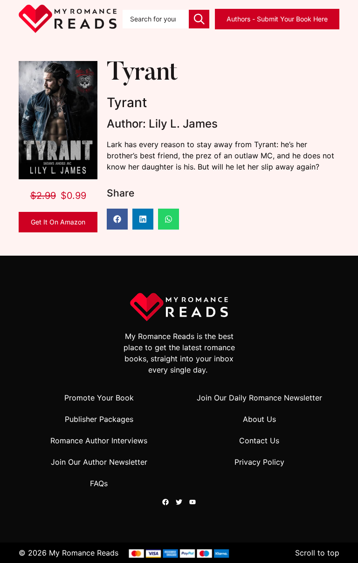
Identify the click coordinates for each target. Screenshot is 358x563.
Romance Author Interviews (98, 440)
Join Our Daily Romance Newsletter (259, 397)
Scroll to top (317, 552)
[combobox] (156, 19)
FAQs (99, 483)
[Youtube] (192, 502)
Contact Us (259, 440)
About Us (259, 419)
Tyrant (142, 74)
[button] (117, 219)
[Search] (199, 19)
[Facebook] (165, 502)
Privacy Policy (259, 462)
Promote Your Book (99, 397)
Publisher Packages (99, 419)
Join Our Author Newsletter (99, 462)
